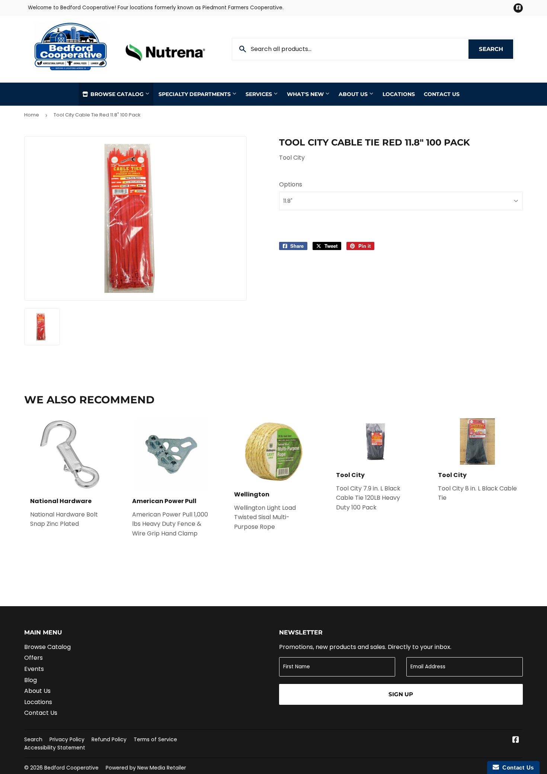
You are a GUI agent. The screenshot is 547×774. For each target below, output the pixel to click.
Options (290, 184)
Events (34, 669)
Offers (33, 657)
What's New (306, 94)
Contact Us (442, 94)
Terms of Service (155, 739)
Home (31, 114)
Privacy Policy (66, 739)
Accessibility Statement (54, 747)
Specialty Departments (195, 94)
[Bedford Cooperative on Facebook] (515, 740)
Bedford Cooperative (71, 767)
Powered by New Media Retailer (146, 767)
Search (496, 48)
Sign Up (400, 694)
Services (260, 94)
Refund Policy (109, 739)
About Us (354, 94)
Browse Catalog (117, 94)
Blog (30, 680)
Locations (399, 94)
